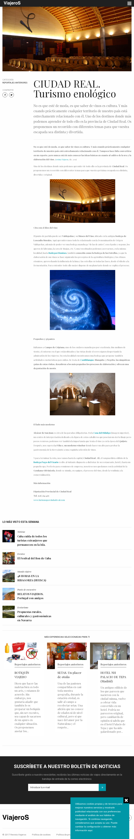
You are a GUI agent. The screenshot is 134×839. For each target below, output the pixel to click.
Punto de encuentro (26, 589)
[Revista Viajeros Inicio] (12, 3)
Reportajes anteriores (14, 82)
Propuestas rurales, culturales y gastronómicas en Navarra (34, 616)
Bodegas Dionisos (58, 252)
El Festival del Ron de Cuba (34, 558)
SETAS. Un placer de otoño (26, 675)
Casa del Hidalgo (102, 432)
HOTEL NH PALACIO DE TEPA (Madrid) (70, 677)
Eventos (21, 553)
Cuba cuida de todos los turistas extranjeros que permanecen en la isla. (32, 540)
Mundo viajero (24, 571)
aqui (90, 830)
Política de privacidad (66, 834)
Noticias (21, 531)
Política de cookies (41, 834)
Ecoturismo (22, 607)
